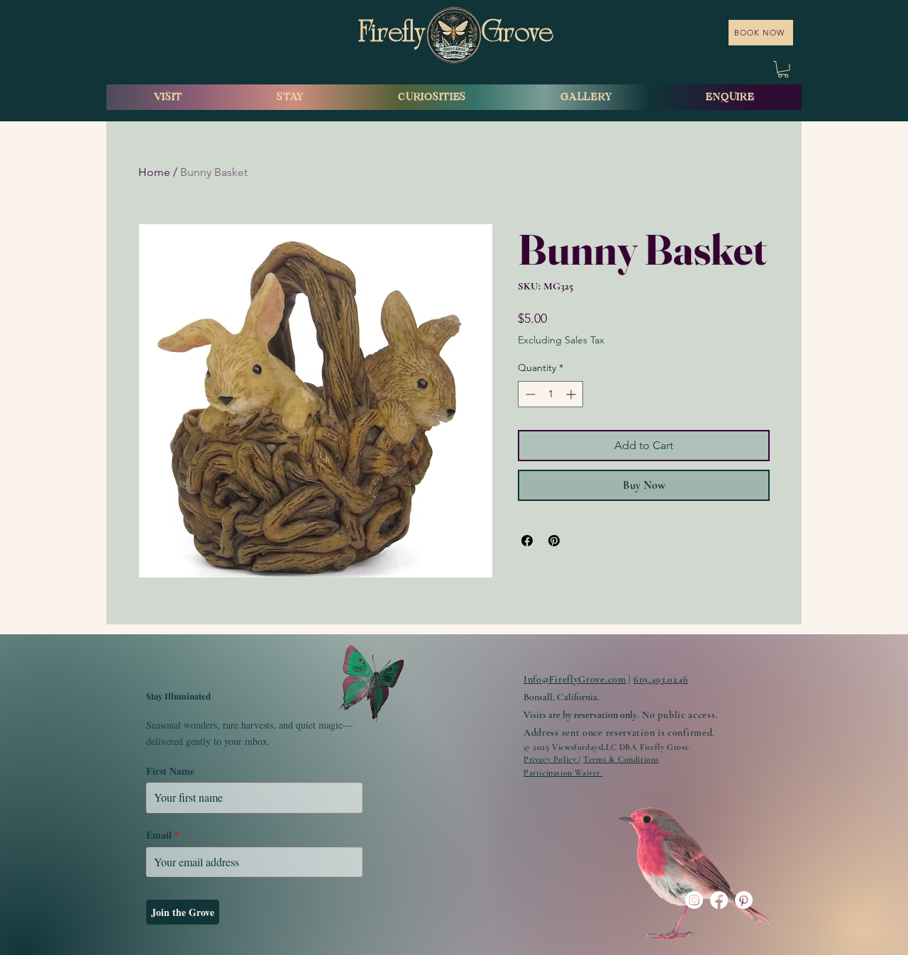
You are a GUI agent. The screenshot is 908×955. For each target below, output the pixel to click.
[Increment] (572, 394)
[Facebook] (719, 900)
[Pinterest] (744, 900)
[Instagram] (694, 900)
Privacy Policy (551, 759)
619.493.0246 (660, 679)
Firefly (394, 34)
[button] (783, 69)
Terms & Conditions (621, 759)
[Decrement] (529, 394)
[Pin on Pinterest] (554, 540)
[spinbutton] (550, 394)
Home (154, 172)
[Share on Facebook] (527, 540)
